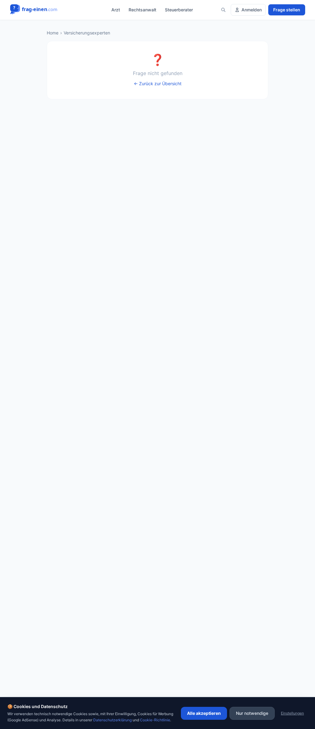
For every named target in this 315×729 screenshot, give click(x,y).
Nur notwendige (252, 713)
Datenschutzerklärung (112, 720)
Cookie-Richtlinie (155, 720)
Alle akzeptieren (204, 713)
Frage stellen (286, 9)
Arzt (115, 9)
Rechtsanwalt (142, 9)
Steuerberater (179, 9)
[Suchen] (223, 10)
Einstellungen (292, 713)
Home (52, 32)
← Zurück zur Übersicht (157, 83)
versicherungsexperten (87, 32)
